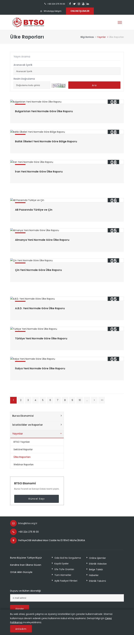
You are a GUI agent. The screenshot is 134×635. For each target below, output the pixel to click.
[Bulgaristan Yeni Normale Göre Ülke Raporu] (67, 102)
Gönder (19, 608)
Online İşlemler (97, 558)
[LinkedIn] (88, 4)
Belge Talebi (96, 569)
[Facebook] (70, 4)
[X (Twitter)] (74, 4)
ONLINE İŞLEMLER (79, 11)
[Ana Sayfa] (28, 22)
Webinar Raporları (24, 464)
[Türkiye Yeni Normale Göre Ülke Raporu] (67, 329)
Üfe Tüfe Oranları (64, 569)
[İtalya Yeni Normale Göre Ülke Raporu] (67, 359)
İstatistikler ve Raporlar (27, 424)
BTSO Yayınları (22, 442)
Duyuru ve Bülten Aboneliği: (25, 590)
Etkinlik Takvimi (97, 581)
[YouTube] (83, 4)
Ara (94, 85)
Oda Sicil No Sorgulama (67, 557)
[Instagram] (79, 4)
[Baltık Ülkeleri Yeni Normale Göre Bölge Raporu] (67, 132)
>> (102, 400)
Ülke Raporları (22, 457)
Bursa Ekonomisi (23, 415)
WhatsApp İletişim (52, 11)
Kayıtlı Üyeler (61, 563)
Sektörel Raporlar (23, 449)
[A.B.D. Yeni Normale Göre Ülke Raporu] (67, 299)
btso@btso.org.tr (27, 523)
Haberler (94, 575)
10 (80, 400)
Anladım (21, 629)
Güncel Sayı (36, 498)
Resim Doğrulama (24, 78)
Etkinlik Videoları (98, 563)
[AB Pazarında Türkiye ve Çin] (67, 200)
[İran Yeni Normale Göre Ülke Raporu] (67, 162)
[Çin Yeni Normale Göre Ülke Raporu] (67, 260)
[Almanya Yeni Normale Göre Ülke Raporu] (67, 230)
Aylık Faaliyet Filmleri (65, 580)
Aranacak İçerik (23, 64)
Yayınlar (101, 37)
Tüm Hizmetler (62, 575)
